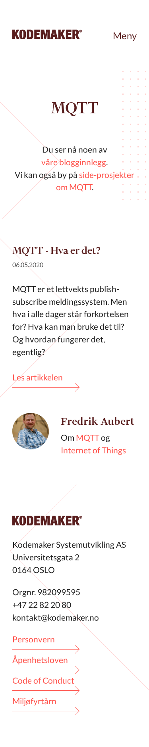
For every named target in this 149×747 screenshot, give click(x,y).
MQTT (87, 437)
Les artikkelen (37, 377)
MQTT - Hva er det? (56, 250)
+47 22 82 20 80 (41, 604)
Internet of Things (93, 450)
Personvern (33, 639)
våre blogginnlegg (73, 162)
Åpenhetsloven (40, 660)
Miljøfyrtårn (34, 701)
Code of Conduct (43, 680)
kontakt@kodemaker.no (55, 617)
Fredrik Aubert (97, 421)
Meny (125, 35)
